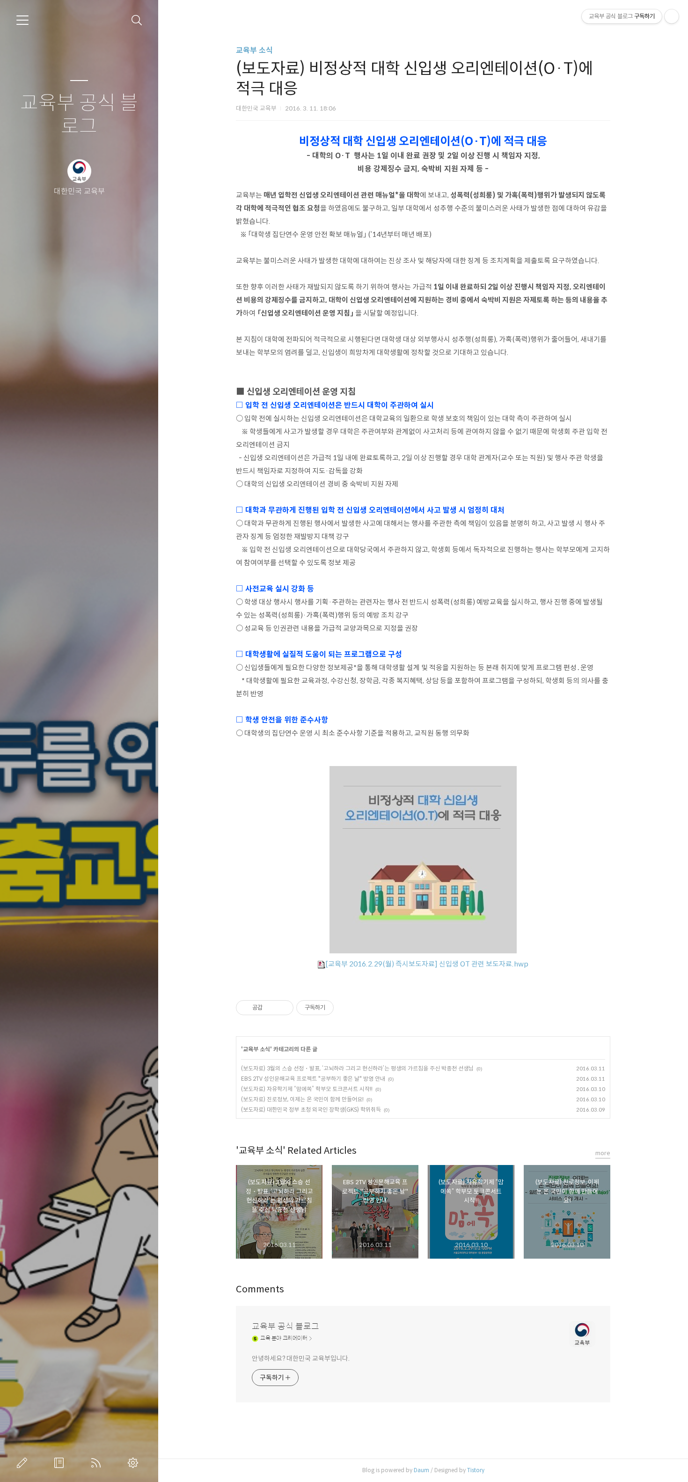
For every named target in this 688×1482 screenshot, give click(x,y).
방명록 (61, 1462)
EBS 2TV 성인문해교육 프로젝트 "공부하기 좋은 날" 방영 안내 (313, 1078)
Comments (260, 1289)
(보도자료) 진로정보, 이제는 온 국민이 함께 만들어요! (302, 1099)
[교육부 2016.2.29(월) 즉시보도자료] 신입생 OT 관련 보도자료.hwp (426, 963)
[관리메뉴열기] (672, 16)
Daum (421, 1470)
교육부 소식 (254, 50)
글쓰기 (24, 1462)
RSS (98, 1462)
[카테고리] (22, 20)
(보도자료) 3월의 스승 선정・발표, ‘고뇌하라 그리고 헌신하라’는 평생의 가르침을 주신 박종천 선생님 (357, 1068)
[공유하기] (271, 1008)
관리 (135, 1462)
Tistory (475, 1470)
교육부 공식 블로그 (79, 115)
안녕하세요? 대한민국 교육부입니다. (301, 1358)
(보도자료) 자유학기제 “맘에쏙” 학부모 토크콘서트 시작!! (307, 1088)
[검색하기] (137, 20)
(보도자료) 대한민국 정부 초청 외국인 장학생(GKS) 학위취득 (311, 1109)
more (602, 1153)
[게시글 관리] (283, 1008)
